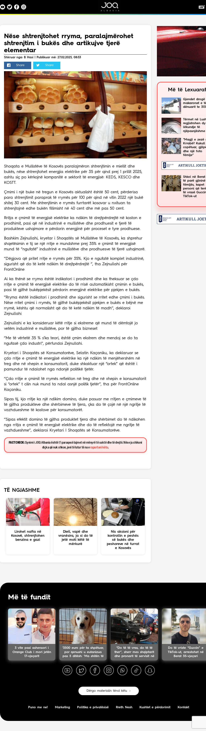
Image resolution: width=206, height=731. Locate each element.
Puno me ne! (38, 707)
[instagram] (108, 670)
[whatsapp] (122, 670)
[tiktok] (136, 670)
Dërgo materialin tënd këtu (107, 691)
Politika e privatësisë (93, 707)
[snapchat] (150, 670)
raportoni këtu (99, 447)
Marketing (62, 707)
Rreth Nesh (124, 707)
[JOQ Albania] (113, 8)
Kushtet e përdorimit (154, 707)
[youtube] (67, 670)
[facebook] (95, 670)
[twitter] (81, 670)
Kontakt (183, 707)
